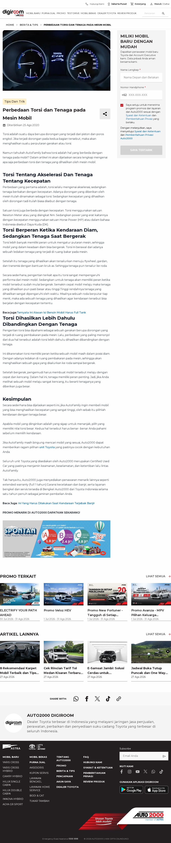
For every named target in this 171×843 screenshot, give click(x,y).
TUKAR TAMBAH (39, 800)
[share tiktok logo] (108, 698)
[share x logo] (97, 698)
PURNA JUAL (37, 762)
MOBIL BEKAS (38, 756)
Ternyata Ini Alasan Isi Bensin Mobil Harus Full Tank (51, 312)
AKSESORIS (37, 767)
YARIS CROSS (11, 762)
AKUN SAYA (63, 781)
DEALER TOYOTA (67, 786)
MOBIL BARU (11, 756)
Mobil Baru (33, 13)
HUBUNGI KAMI (92, 762)
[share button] (105, 114)
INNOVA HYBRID (13, 798)
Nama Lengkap (130, 69)
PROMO (61, 765)
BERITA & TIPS (65, 770)
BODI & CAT (37, 795)
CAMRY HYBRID (12, 776)
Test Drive (73, 13)
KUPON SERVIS (39, 772)
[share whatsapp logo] (76, 698)
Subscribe (125, 748)
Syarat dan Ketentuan (147, 131)
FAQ (86, 756)
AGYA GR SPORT (13, 804)
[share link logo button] (118, 698)
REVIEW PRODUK (94, 781)
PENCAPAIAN (64, 776)
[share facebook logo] (86, 698)
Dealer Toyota (107, 13)
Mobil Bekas (88, 13)
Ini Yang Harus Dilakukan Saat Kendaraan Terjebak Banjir (56, 503)
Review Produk (126, 13)
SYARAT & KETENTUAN (98, 767)
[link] (20, 661)
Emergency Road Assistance (60, 838)
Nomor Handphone (133, 87)
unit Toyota (47, 447)
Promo (61, 13)
